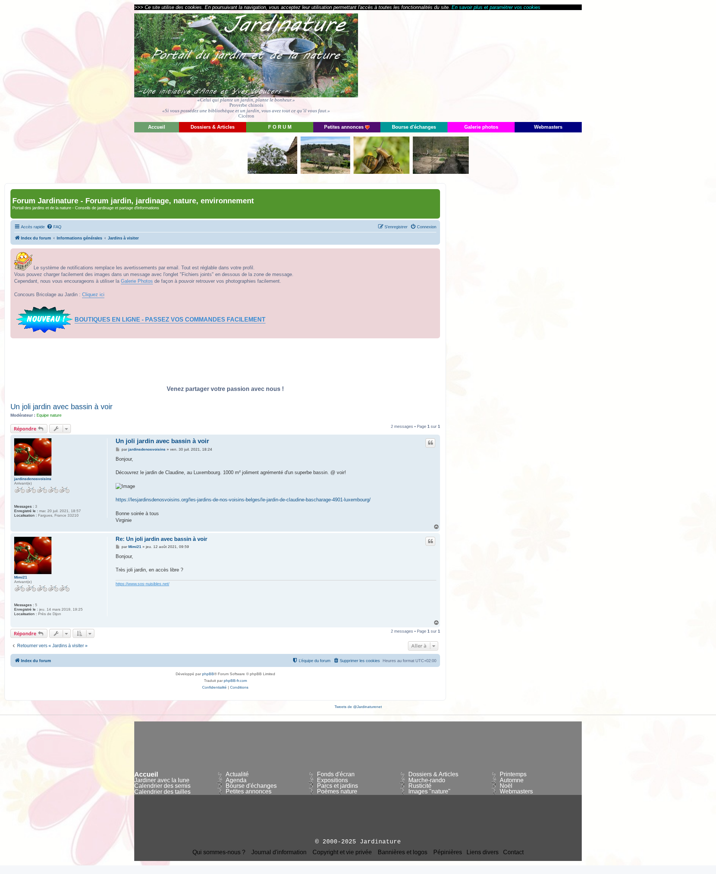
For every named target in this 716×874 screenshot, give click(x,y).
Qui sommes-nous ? (218, 852)
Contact (513, 852)
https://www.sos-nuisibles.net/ (142, 584)
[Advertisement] (514, 65)
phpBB (208, 674)
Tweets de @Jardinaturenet (358, 707)
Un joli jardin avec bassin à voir (61, 406)
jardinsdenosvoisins (32, 479)
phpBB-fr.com (235, 681)
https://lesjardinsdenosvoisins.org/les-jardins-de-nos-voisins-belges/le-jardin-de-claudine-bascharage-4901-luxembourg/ (243, 499)
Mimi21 (20, 577)
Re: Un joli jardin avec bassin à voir (161, 539)
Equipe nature (49, 415)
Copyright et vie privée (342, 852)
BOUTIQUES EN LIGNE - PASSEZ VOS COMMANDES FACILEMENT (170, 319)
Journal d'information (279, 852)
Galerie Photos (137, 281)
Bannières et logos (402, 852)
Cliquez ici (93, 294)
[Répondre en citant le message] (430, 442)
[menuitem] (54, 226)
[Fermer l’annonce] (434, 254)
